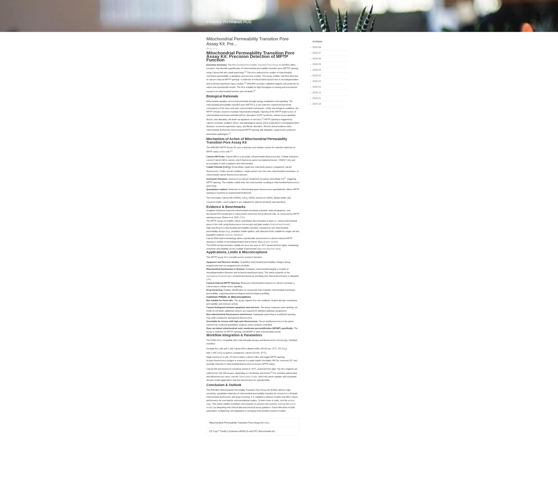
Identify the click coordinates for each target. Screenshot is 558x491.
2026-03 (316, 75)
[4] (271, 372)
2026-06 (316, 58)
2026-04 (316, 70)
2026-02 (316, 81)
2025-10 (316, 104)
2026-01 (316, 87)
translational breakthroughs (219, 276)
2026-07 (316, 53)
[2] (245, 83)
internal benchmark (280, 224)
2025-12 (316, 92)
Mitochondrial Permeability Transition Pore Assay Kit (256, 65)
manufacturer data (271, 248)
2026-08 (316, 47)
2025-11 (316, 98)
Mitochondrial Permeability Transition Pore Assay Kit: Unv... (239, 422)
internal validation (234, 235)
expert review (270, 241)
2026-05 (316, 64)
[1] (245, 72)
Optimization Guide (248, 376)
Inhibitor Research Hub (228, 21)
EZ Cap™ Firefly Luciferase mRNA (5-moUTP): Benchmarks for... (242, 431)
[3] (254, 91)
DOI (242, 217)
